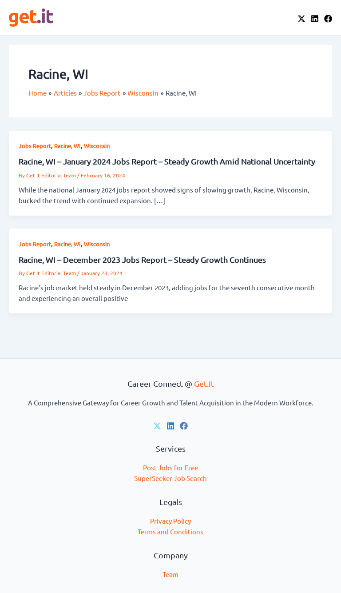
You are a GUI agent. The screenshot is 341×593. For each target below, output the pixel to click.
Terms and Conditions (170, 531)
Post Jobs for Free (170, 467)
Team (170, 574)
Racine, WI (67, 145)
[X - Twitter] (301, 19)
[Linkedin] (170, 426)
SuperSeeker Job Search (170, 478)
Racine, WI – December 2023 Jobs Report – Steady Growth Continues (142, 259)
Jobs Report (35, 145)
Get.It (204, 383)
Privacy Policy (170, 521)
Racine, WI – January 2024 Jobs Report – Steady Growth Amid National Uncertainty (167, 161)
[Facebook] (328, 19)
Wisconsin (97, 145)
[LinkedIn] (315, 19)
